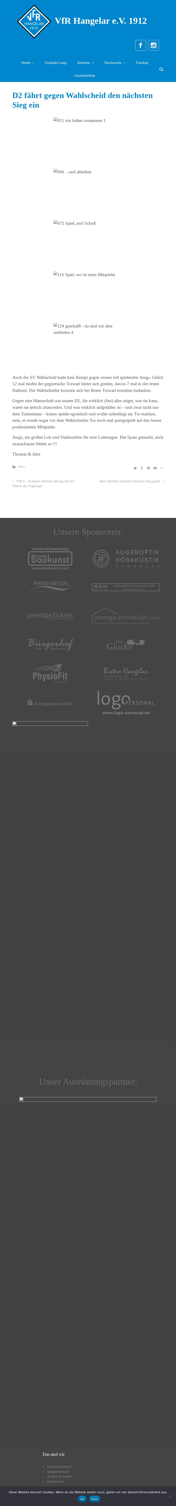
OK (82, 1499)
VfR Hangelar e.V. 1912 (101, 21)
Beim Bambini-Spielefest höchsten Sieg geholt (130, 481)
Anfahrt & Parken (59, 1477)
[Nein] (170, 1496)
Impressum (55, 1482)
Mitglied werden (58, 1472)
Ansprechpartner (59, 1467)
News (21, 466)
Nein (94, 1499)
